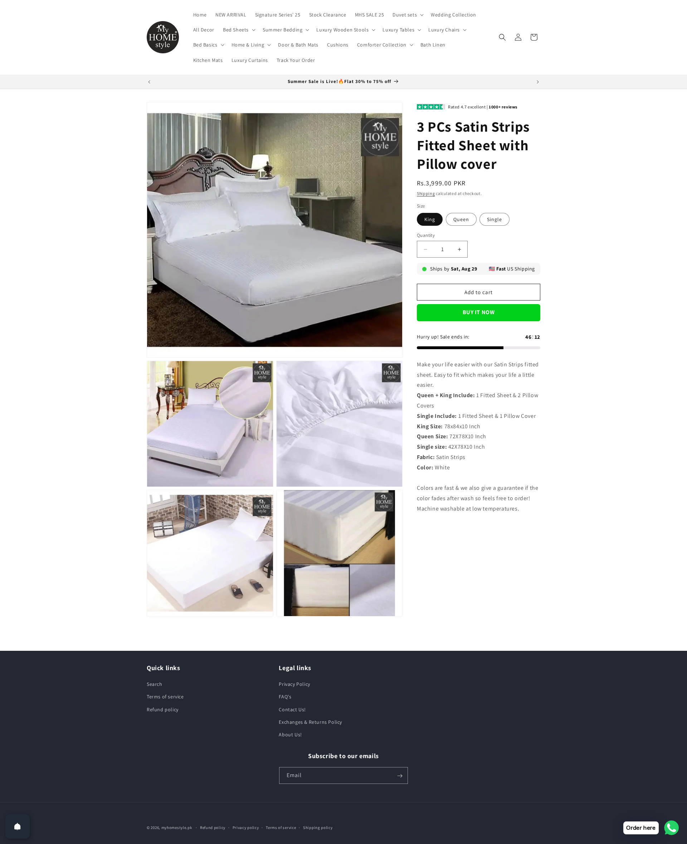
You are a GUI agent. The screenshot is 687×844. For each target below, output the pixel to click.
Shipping (426, 193)
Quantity (426, 235)
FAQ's (285, 696)
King (429, 219)
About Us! (290, 734)
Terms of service (165, 696)
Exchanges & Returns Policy (310, 722)
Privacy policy (246, 827)
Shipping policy (318, 827)
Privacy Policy (294, 684)
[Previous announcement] (149, 82)
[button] (407, 14)
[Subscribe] (400, 775)
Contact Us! (292, 709)
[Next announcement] (538, 82)
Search (154, 684)
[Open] (17, 826)
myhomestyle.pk (176, 827)
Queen (461, 219)
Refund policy (163, 709)
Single (494, 219)
